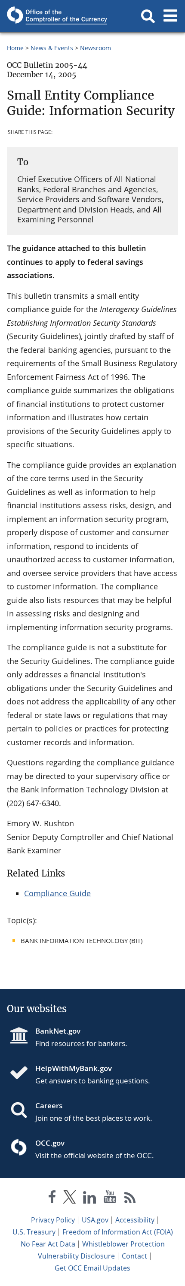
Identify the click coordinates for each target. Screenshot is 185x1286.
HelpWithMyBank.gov (73, 1068)
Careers (48, 1105)
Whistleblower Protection (123, 1244)
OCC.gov (50, 1143)
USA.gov (95, 1220)
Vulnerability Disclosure (76, 1256)
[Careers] (22, 1111)
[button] (148, 16)
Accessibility (134, 1220)
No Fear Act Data (48, 1244)
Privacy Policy (53, 1220)
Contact (134, 1256)
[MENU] (170, 16)
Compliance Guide (57, 893)
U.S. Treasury (34, 1232)
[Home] (22, 1073)
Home (15, 48)
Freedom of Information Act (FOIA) (117, 1232)
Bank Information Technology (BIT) (81, 940)
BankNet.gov (57, 1031)
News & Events (52, 48)
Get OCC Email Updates (92, 1268)
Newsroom (95, 48)
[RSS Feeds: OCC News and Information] (130, 1198)
